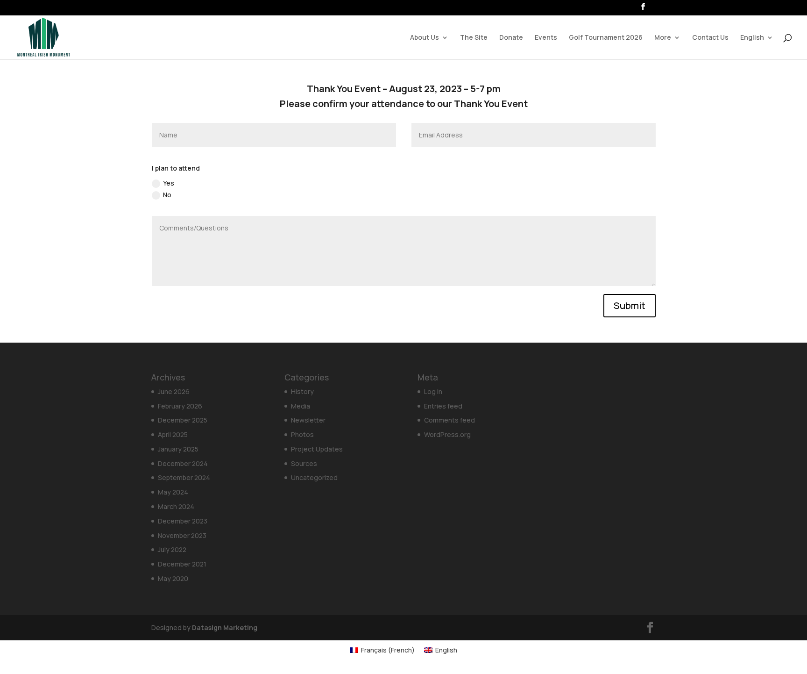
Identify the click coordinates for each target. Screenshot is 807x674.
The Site (474, 38)
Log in (433, 391)
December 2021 (182, 563)
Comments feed (449, 420)
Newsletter (308, 420)
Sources (304, 463)
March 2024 (176, 506)
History (302, 391)
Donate (511, 38)
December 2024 (183, 463)
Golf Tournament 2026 (606, 38)
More (662, 38)
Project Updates (317, 449)
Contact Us (710, 38)
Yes (168, 183)
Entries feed (443, 406)
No (167, 194)
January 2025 (178, 449)
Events (546, 38)
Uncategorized (314, 477)
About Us (424, 38)
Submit (629, 305)
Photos (302, 434)
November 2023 (182, 535)
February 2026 (180, 406)
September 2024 (184, 477)
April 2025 (173, 434)
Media (300, 406)
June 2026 (174, 391)
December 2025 (182, 420)
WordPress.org (447, 434)
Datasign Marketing (224, 627)
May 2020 (173, 578)
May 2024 (173, 492)
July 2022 (172, 549)
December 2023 (182, 520)
